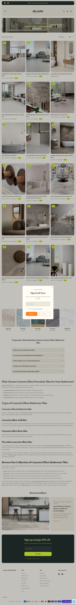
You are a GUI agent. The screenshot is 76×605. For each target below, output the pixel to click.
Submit (32, 314)
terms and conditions (38, 309)
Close (44, 314)
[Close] (51, 287)
